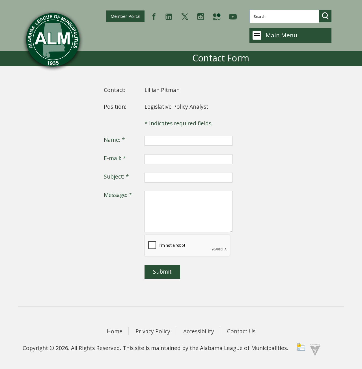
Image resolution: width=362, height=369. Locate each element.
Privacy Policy (152, 331)
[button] (325, 16)
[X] (185, 16)
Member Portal (127, 16)
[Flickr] (217, 16)
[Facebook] (154, 16)
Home (114, 331)
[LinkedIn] (169, 16)
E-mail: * (115, 158)
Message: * (118, 195)
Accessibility (198, 331)
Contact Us (241, 331)
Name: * (114, 139)
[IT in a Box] (313, 349)
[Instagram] (200, 16)
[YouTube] (233, 16)
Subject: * (116, 176)
